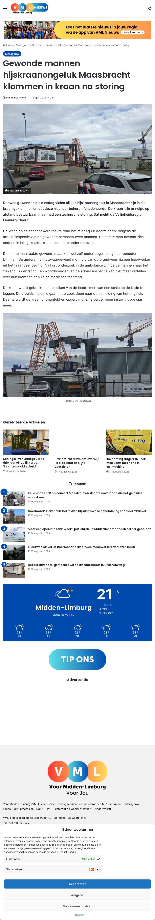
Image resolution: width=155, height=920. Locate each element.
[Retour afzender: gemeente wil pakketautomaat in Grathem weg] (14, 570)
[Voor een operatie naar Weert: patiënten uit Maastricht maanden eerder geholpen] (14, 534)
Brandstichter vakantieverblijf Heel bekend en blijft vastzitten (77, 463)
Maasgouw (23, 45)
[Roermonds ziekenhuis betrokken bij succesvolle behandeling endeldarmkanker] (14, 516)
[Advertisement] (77, 710)
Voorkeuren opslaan (77, 906)
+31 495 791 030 (18, 822)
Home (9, 45)
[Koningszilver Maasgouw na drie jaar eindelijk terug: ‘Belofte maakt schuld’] (26, 442)
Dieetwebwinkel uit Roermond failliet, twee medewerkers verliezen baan (81, 547)
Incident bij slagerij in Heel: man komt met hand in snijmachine (126, 463)
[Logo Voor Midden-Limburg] (29, 8)
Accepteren (77, 884)
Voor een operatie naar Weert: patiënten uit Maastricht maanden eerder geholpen (89, 529)
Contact (79, 914)
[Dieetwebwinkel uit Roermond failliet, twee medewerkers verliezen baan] (14, 552)
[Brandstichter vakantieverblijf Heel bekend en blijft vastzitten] (77, 442)
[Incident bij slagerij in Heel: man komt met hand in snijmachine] (129, 442)
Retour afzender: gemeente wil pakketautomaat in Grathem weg (76, 565)
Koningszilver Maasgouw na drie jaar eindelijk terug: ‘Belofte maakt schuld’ (23, 462)
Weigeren (78, 895)
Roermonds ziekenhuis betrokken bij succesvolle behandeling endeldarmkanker (87, 511)
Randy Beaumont (16, 97)
